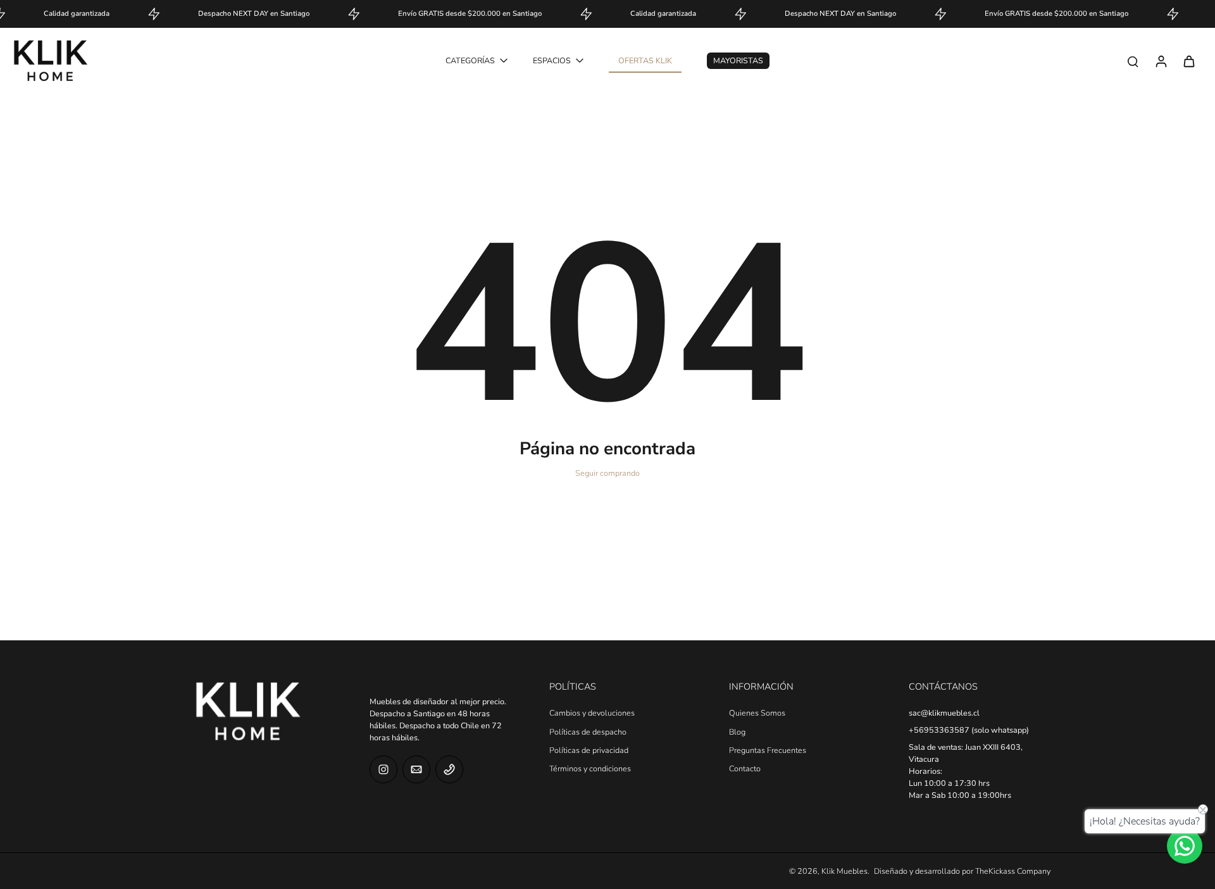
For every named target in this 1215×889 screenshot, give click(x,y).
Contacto (745, 768)
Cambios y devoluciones (592, 712)
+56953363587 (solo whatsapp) (969, 729)
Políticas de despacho (587, 731)
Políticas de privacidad (588, 750)
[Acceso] (1160, 60)
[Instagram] (383, 769)
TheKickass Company (1012, 871)
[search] (1133, 60)
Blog (737, 731)
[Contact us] (1184, 846)
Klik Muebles (844, 871)
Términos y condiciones (590, 768)
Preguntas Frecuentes (767, 750)
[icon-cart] (1188, 60)
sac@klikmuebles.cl (944, 712)
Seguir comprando (607, 473)
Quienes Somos (757, 712)
